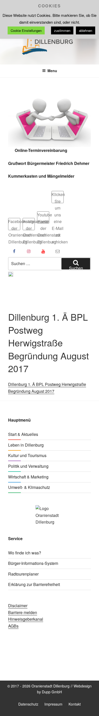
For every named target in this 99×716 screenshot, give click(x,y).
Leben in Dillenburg (26, 445)
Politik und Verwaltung (28, 466)
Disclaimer (17, 605)
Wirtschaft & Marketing (28, 477)
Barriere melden (22, 612)
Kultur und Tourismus (27, 455)
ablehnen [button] (85, 30)
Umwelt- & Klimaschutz (29, 487)
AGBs (13, 626)
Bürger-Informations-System (33, 563)
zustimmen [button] (62, 30)
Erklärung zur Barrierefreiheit (34, 584)
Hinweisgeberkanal (25, 619)
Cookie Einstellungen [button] (26, 30)
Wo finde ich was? (24, 553)
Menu (52, 70)
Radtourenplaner (23, 574)
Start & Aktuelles (23, 434)
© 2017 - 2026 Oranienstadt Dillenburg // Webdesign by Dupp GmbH (49, 688)
